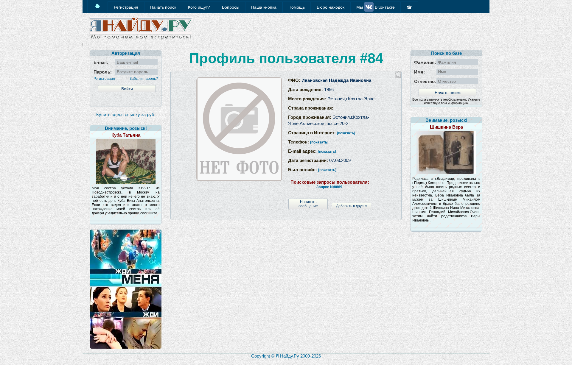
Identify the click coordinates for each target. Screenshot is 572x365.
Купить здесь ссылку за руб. (126, 114)
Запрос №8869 (329, 187)
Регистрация (104, 79)
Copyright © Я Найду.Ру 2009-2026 (286, 355)
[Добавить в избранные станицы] (398, 74)
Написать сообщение (308, 204)
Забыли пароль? (144, 79)
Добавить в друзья (351, 206)
